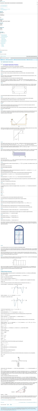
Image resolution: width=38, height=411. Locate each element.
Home (4, 59)
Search (2, 58)
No (11, 404)
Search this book (2, 12)
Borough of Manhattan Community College (20, 59)
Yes (8, 404)
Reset (1, 28)
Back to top (2, 402)
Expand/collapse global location (36, 59)
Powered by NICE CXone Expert (11, 407)
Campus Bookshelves (10, 59)
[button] (2, 45)
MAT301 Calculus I (30, 59)
